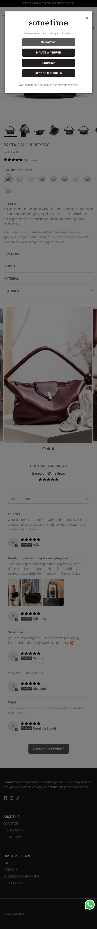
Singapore (48, 42)
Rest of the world (48, 73)
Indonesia (48, 63)
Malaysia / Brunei (48, 52)
